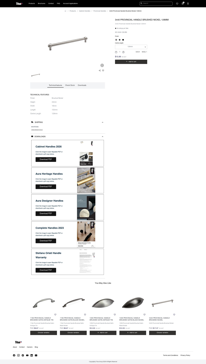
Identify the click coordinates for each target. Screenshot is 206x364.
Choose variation (43, 333)
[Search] (141, 3)
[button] (177, 4)
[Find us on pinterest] (23, 355)
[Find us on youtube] (27, 355)
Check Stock (70, 85)
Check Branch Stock (37, 129)
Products (32, 3)
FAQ (58, 3)
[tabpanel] (67, 43)
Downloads (82, 85)
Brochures (41, 3)
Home (65, 11)
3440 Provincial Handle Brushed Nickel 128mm (125, 11)
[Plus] (123, 52)
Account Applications (70, 3)
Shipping (39, 122)
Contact (51, 3)
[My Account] (188, 4)
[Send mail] (36, 355)
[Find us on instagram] (18, 355)
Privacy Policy (185, 355)
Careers (29, 347)
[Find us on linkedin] (31, 355)
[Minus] (116, 52)
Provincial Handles (99, 11)
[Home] (19, 4)
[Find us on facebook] (14, 355)
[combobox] (131, 47)
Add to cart (131, 61)
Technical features (55, 85)
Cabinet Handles (84, 11)
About (15, 347)
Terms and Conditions (170, 355)
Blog (36, 347)
